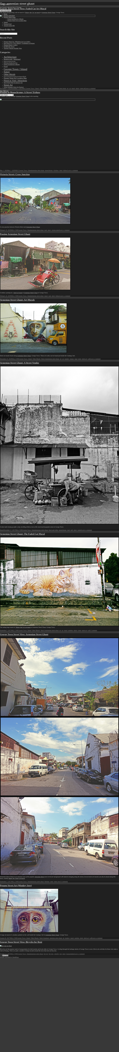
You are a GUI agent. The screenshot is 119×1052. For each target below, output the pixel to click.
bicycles (51, 954)
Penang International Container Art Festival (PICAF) (15, 76)
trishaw (65, 170)
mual (75, 359)
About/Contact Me (9, 25)
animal (47, 938)
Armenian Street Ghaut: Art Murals (17, 300)
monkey (67, 359)
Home (5, 14)
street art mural (18, 293)
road (45, 230)
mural (73, 88)
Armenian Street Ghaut (48, 12)
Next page (5, 955)
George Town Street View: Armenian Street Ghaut (24, 634)
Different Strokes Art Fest (10, 63)
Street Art (8, 85)
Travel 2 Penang (5, 4)
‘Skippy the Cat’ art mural (22, 627)
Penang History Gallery (11, 45)
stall (71, 530)
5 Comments (64, 881)
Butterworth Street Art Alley (10, 61)
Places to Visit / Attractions (15, 80)
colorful (56, 954)
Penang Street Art (9, 17)
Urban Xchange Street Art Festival (14, 87)
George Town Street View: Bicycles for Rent (21, 942)
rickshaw (56, 170)
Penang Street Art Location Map (16, 20)
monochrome (49, 170)
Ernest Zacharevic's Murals (12, 64)
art (67, 88)
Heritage (46, 881)
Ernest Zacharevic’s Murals (15, 19)
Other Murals (9, 74)
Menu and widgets (6, 10)
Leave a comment (90, 88)
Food (6, 66)
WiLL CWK (14, 230)
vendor (79, 530)
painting (70, 630)
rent (60, 954)
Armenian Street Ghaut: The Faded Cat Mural (22, 534)
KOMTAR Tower (9, 46)
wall (89, 359)
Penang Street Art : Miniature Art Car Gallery (17, 41)
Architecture (10, 56)
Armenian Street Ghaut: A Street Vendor (19, 363)
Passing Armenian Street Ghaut (15, 234)
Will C (17, 170)
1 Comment (93, 630)
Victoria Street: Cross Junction (15, 174)
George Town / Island (15, 69)
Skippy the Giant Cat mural (17, 878)
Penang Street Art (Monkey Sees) (16, 885)
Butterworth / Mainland (12, 59)
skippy (77, 88)
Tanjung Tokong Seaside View (13, 48)
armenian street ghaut (60, 88)
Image (2, 530)
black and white (53, 530)
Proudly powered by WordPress (9, 957)
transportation (70, 954)
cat (70, 88)
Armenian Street (39, 877)
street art (82, 88)
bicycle (46, 954)
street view (57, 881)
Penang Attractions (9, 15)
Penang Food (8, 24)
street (60, 170)
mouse (72, 359)
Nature (6, 22)
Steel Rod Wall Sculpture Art (13, 83)
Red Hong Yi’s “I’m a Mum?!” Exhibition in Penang (19, 43)
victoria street (55, 230)
